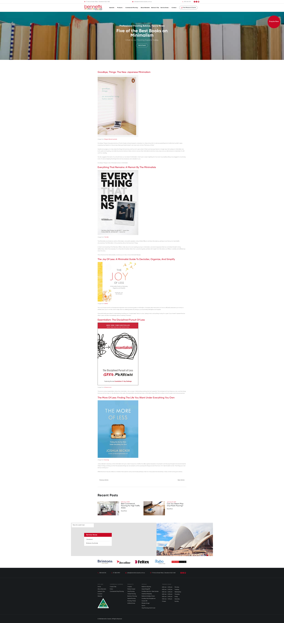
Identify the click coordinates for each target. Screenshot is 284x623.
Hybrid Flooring (131, 598)
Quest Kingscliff (146, 589)
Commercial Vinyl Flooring (117, 591)
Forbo (111, 589)
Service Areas (164, 7)
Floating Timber (131, 600)
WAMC (106, 303)
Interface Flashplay (147, 593)
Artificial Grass (131, 603)
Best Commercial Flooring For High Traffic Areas (130, 506)
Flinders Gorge (145, 603)
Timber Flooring (131, 593)
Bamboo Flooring (132, 596)
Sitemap (100, 596)
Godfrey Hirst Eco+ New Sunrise (150, 591)
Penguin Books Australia (110, 139)
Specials (111, 7)
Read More (124, 511)
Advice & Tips (155, 7)
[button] (99, 562)
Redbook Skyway (146, 586)
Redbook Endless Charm (148, 596)
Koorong (106, 460)
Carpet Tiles (113, 586)
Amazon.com (107, 387)
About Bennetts (145, 7)
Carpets (129, 586)
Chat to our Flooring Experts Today (142, 40)
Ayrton (143, 605)
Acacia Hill (144, 600)
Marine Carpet (131, 589)
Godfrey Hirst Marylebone (148, 598)
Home (99, 586)
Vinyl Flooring (130, 591)
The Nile (106, 237)
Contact (174, 7)
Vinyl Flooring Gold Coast (148, 608)
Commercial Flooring (131, 7)
